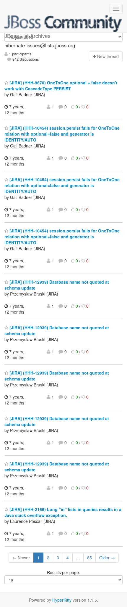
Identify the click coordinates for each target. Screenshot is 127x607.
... (78, 558)
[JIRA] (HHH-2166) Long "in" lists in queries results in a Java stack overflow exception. (62, 512)
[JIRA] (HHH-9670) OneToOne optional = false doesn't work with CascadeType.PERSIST (60, 85)
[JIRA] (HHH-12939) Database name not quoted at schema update (56, 330)
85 (89, 558)
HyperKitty (61, 600)
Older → (107, 558)
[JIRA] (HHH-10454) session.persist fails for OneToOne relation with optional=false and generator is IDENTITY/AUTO (62, 134)
